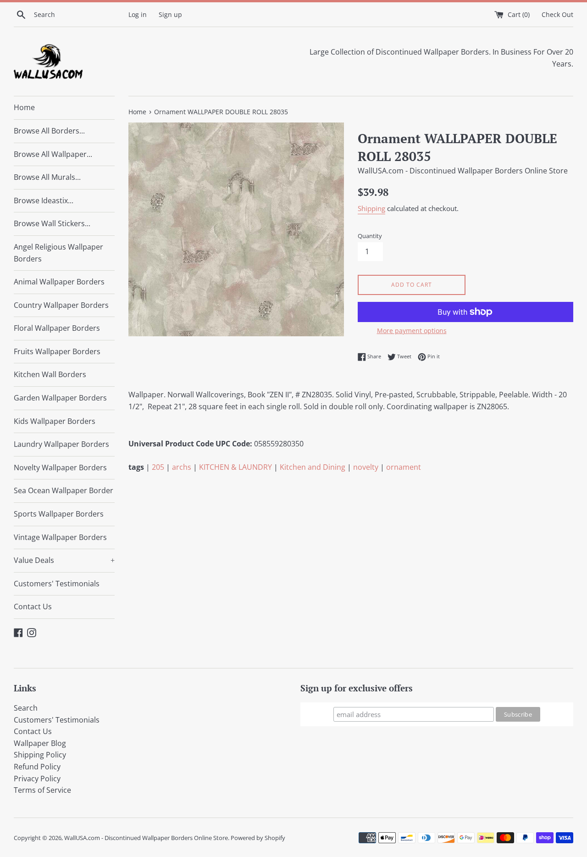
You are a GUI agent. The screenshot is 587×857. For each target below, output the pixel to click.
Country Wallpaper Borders (61, 305)
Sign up (170, 14)
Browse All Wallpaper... (53, 154)
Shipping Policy (40, 755)
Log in (137, 14)
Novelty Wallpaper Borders (60, 467)
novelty (365, 467)
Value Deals (64, 560)
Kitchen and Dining (312, 467)
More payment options (412, 330)
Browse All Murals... (47, 177)
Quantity (370, 236)
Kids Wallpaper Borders (54, 421)
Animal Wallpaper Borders (59, 282)
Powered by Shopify (258, 838)
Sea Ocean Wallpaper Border (63, 490)
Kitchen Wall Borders (50, 374)
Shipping (371, 208)
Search (26, 708)
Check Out (557, 14)
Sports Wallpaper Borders (59, 514)
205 (158, 467)
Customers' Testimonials (57, 584)
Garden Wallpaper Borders (60, 398)
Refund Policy (37, 767)
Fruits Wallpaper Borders (57, 351)
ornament (403, 467)
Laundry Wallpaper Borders (61, 444)
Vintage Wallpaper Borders (60, 537)
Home (24, 107)
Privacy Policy (37, 779)
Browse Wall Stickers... (52, 223)
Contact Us (33, 606)
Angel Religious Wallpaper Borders (58, 253)
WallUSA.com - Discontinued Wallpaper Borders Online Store (146, 838)
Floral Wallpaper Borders (57, 328)
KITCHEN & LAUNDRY (235, 467)
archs (181, 467)
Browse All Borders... (49, 131)
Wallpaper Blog (40, 743)
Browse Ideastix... (43, 200)
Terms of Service (42, 790)
